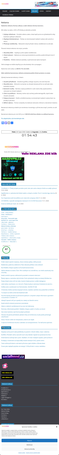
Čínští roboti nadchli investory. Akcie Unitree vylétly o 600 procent (21, 262)
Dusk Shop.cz (4, 216)
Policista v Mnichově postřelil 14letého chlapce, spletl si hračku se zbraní (23, 309)
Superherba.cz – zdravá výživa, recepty (10, 237)
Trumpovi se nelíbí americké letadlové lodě (14, 292)
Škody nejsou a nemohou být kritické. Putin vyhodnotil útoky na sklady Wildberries (26, 278)
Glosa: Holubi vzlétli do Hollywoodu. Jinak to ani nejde (17, 319)
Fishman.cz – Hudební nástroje (9, 232)
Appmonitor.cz (4, 391)
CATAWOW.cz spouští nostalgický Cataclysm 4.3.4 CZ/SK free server (21, 201)
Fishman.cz (4, 417)
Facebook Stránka (7, 15)
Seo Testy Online (5, 409)
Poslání (4, 11)
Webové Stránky (5, 411)
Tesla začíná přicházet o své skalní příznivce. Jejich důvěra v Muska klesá (23, 343)
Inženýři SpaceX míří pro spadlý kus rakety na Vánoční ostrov (19, 300)
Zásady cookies (21, 452)
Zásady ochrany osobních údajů (33, 452)
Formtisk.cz (4, 415)
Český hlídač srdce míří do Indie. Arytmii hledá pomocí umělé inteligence (23, 281)
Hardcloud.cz (4, 393)
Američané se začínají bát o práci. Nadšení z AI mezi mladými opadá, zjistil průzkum (26, 337)
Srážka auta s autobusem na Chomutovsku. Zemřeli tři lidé (19, 287)
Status (42, 11)
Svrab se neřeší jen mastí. (9, 204)
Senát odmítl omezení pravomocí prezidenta (14, 303)
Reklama (34, 11)
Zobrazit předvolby (29, 449)
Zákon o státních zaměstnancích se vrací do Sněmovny (17, 306)
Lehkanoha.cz (4, 419)
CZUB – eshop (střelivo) (7, 212)
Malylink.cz (4, 395)
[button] (56, 427)
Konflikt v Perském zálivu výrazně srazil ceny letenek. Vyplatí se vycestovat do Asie (26, 335)
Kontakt (48, 11)
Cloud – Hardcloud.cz (6, 214)
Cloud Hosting (4, 413)
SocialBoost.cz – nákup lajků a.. (9, 241)
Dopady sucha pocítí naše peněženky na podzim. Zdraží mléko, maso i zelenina (25, 332)
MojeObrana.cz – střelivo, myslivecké (10, 234)
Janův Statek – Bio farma (7, 228)
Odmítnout (29, 445)
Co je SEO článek (14, 11)
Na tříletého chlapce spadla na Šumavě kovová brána (17, 268)
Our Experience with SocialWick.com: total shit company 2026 (20, 198)
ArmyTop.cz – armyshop (7, 230)
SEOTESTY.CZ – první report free (9, 220)
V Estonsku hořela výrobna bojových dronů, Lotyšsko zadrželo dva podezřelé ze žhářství (27, 290)
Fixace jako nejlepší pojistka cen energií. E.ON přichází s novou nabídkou (23, 346)
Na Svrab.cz (4, 399)
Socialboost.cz (4, 388)
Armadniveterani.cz (6, 390)
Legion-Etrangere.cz (6, 397)
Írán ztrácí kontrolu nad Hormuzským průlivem (15, 312)
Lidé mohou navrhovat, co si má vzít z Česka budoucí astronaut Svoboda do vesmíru (26, 284)
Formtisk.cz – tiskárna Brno (8, 224)
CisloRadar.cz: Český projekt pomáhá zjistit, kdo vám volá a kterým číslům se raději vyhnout (29, 188)
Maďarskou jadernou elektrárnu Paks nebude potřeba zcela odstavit (22, 265)
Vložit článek (26, 11)
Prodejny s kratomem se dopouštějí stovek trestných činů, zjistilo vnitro (22, 340)
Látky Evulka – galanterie (7, 222)
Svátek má (32, 132)
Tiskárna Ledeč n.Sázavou (7, 235)
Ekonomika (7, 328)
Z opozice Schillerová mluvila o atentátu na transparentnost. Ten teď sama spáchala (26, 322)
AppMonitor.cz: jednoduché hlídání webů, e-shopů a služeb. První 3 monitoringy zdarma (28, 193)
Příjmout (29, 440)
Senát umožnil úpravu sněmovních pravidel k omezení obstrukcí (20, 275)
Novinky (6, 258)
